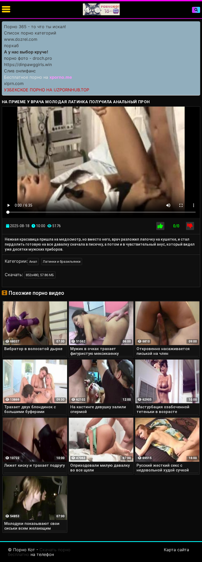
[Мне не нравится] (190, 226)
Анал (33, 261)
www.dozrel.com (20, 39)
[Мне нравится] (160, 226)
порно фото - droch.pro (28, 58)
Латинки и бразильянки (61, 261)
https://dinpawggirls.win (28, 64)
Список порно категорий (30, 33)
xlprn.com (14, 83)
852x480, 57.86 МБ (40, 275)
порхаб (11, 45)
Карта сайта (176, 549)
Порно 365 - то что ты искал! (35, 26)
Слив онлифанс (20, 70)
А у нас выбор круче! (26, 51)
